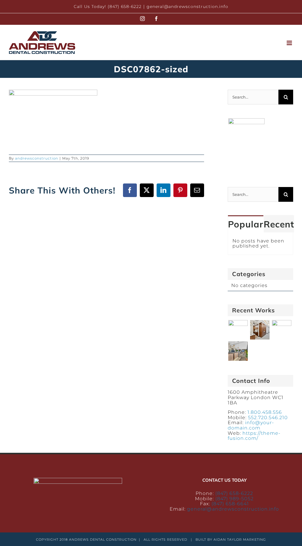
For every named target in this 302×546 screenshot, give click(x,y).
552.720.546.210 (268, 417)
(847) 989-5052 (234, 498)
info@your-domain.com (251, 425)
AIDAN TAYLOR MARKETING (240, 539)
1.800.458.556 (264, 412)
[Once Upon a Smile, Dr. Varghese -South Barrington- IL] (281, 329)
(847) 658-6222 (234, 493)
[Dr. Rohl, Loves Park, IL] (260, 329)
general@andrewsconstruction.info (187, 6)
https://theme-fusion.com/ (254, 435)
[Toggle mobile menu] (290, 43)
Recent (279, 224)
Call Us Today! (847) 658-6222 (108, 6)
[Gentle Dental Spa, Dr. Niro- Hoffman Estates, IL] (238, 329)
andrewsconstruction (36, 158)
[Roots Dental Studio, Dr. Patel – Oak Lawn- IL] (238, 351)
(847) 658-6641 (230, 503)
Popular (245, 224)
